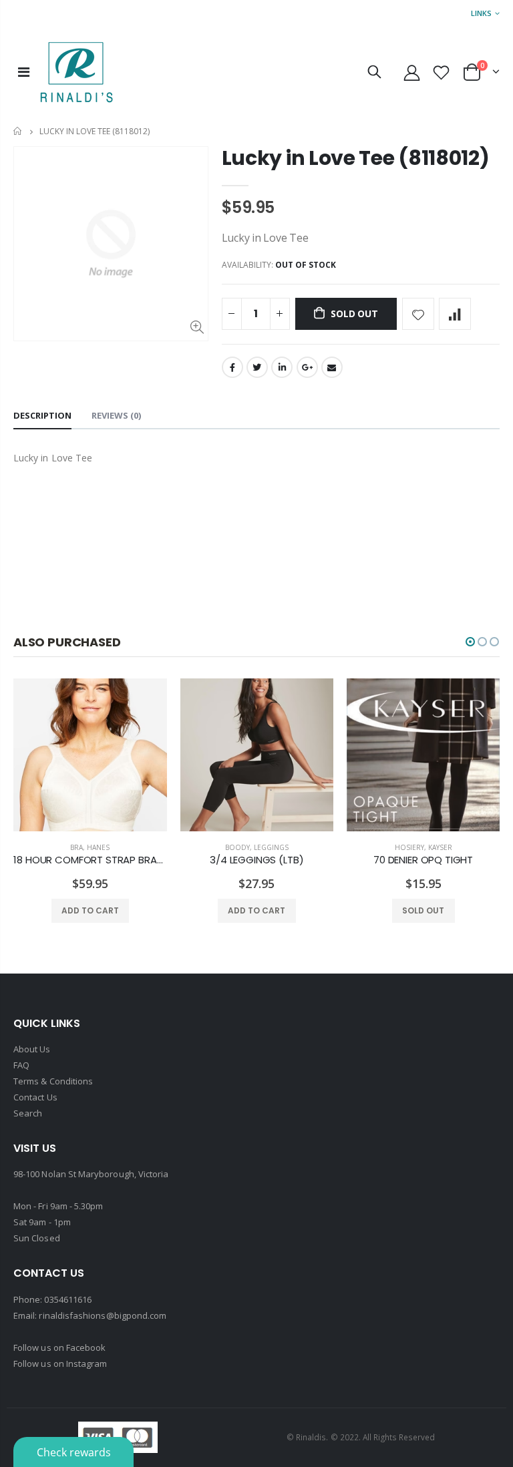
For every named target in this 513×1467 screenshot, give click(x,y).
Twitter (257, 367)
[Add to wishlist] (418, 314)
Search (27, 1113)
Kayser (440, 847)
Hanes (98, 847)
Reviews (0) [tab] (116, 415)
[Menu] (23, 72)
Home (18, 131)
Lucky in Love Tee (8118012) (356, 158)
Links (481, 13)
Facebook (232, 367)
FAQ (21, 1065)
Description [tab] (42, 415)
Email (332, 367)
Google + (307, 367)
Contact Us (35, 1097)
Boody (237, 847)
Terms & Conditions (53, 1081)
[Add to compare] (455, 314)
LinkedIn (282, 367)
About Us (32, 1049)
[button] (470, 642)
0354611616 (68, 1299)
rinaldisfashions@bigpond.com (102, 1315)
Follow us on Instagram (60, 1363)
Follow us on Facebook (59, 1347)
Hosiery (409, 847)
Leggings (271, 847)
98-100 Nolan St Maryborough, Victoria (90, 1174)
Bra (76, 847)
